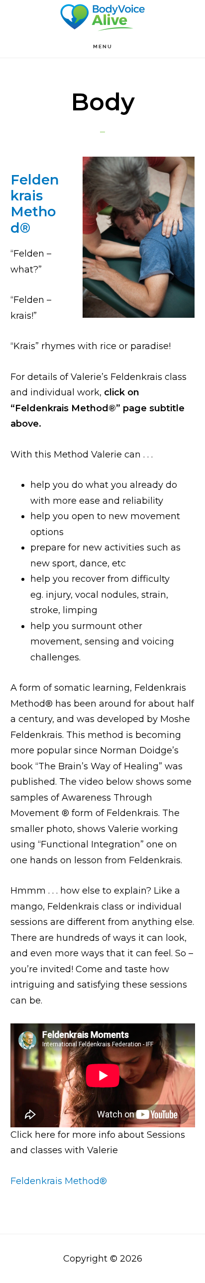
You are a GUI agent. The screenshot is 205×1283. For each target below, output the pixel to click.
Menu (102, 46)
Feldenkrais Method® (34, 204)
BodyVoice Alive (102, 17)
